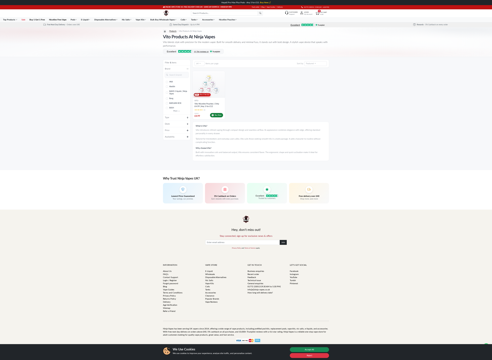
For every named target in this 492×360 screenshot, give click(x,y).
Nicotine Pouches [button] (227, 20)
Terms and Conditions (172, 293)
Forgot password (170, 283)
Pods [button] (73, 20)
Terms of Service (250, 248)
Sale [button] (24, 20)
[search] (260, 13)
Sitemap (166, 308)
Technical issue (254, 280)
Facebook (294, 271)
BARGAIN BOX (175, 103)
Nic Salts (209, 280)
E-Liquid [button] (84, 20)
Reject (309, 355)
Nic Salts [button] (126, 20)
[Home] (165, 31)
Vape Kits (209, 283)
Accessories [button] (207, 20)
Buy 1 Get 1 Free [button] (37, 20)
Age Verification (170, 305)
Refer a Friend (169, 311)
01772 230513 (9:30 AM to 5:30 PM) (264, 287)
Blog (262, 7)
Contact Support (170, 277)
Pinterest (294, 283)
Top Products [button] (9, 20)
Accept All (309, 350)
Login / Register (170, 280)
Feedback (252, 277)
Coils (207, 287)
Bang (171, 98)
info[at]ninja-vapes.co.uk (259, 290)
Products (172, 31)
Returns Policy (169, 299)
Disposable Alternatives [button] (105, 20)
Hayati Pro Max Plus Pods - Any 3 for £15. (245, 3)
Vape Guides (271, 7)
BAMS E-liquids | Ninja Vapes (178, 92)
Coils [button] (183, 20)
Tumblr (293, 280)
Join (283, 242)
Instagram (294, 274)
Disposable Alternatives (215, 277)
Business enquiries (256, 271)
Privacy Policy (236, 248)
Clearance (209, 296)
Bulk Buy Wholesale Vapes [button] (162, 20)
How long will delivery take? (260, 293)
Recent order (253, 274)
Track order (255, 7)
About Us (167, 271)
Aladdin (172, 87)
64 (197, 64)
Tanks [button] (193, 20)
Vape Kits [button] (140, 20)
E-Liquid (209, 271)
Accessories (210, 293)
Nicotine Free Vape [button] (58, 20)
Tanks (207, 290)
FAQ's (165, 274)
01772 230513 (308, 7)
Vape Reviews (211, 302)
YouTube (293, 277)
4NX (171, 82)
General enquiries (255, 283)
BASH (171, 108)
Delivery (280, 7)
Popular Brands (212, 299)
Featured (310, 64)
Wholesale (210, 274)
